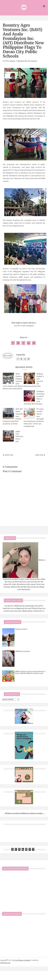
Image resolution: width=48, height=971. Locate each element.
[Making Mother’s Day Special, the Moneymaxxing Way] (29, 378)
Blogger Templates (24, 960)
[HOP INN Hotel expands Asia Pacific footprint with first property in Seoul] (8, 413)
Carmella (12, 61)
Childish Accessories (22, 651)
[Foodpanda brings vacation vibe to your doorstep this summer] (29, 395)
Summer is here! (21, 629)
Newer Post (9, 455)
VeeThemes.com (5, 963)
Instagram (30, 326)
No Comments (32, 61)
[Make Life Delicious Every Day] (8, 436)
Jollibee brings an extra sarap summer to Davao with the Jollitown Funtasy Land (30, 672)
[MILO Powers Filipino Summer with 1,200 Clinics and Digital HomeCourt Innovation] (8, 378)
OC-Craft (15, 960)
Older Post (39, 455)
